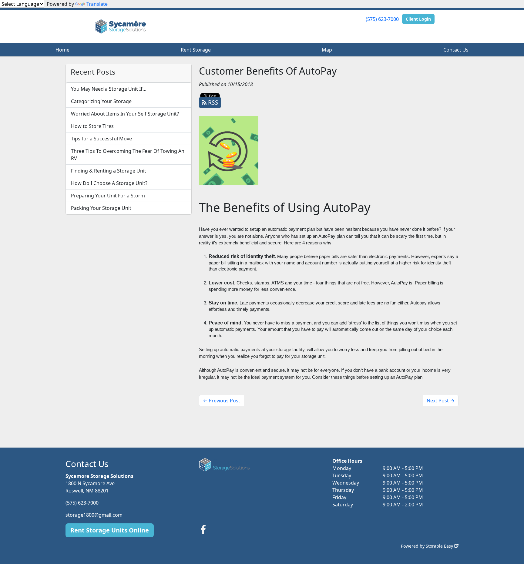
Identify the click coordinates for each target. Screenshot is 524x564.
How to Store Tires (92, 126)
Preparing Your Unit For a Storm (108, 195)
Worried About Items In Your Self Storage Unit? (125, 113)
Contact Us (456, 49)
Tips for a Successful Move (101, 138)
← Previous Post (221, 400)
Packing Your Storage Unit (101, 208)
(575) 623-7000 (382, 19)
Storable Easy (440, 546)
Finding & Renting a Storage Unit (108, 170)
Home (62, 49)
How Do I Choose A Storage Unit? (109, 183)
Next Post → (441, 400)
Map (327, 49)
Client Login (418, 19)
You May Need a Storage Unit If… (108, 89)
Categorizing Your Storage (101, 101)
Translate (97, 4)
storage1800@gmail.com (94, 515)
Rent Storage (196, 49)
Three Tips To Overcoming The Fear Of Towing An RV (127, 155)
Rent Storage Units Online (109, 530)
